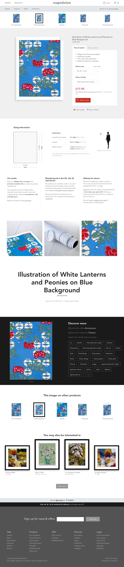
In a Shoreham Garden (72, 473)
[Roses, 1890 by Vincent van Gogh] (47, 454)
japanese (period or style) (110, 364)
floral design (82, 353)
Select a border (80, 77)
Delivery (86, 190)
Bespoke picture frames (23, 561)
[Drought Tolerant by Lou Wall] (106, 457)
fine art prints (26, 201)
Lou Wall (8, 474)
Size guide (97, 66)
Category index (79, 546)
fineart (118, 348)
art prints (95, 61)
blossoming (74, 348)
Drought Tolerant (100, 473)
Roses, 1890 (39, 473)
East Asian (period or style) (92, 348)
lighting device (75, 375)
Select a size (87, 66)
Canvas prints (34, 540)
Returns (9, 548)
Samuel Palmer (69, 474)
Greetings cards (34, 548)
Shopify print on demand (109, 561)
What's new (33, 551)
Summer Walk (10, 473)
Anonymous (76, 42)
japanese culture (75, 369)
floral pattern (96, 353)
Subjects (17, 9)
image (94, 364)
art (71, 343)
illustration (83, 364)
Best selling (78, 535)
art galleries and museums (65, 190)
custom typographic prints (39, 561)
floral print (109, 353)
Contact (9, 535)
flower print (112, 359)
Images (8, 3)
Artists (26, 9)
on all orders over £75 (62, 504)
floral (71, 353)
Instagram (77, 548)
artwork (79, 343)
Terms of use (101, 540)
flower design (84, 359)
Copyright (100, 546)
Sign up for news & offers (39, 519)
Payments (10, 543)
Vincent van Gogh (40, 474)
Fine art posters (34, 535)
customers (48, 199)
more (88, 375)
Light (98, 369)
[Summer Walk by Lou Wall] (17, 457)
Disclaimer (100, 548)
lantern (88, 369)
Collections (35, 9)
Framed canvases (35, 543)
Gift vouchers (56, 535)
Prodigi (115, 558)
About (9, 538)
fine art (108, 348)
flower (72, 359)
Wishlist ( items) (57, 540)
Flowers (92, 332)
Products (18, 3)
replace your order (100, 200)
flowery (72, 364)
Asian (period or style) (94, 343)
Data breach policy (103, 543)
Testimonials (11, 540)
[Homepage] (62, 3)
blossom (109, 343)
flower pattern (98, 359)
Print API (107, 558)
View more (62, 486)
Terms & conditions (103, 535)
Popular (7, 9)
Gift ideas (55, 538)
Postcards (32, 546)
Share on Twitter (94, 110)
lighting (107, 369)
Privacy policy (101, 538)
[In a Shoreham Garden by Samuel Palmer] (76, 454)
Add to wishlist (79, 110)
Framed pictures (35, 538)
